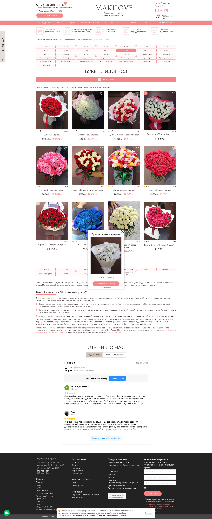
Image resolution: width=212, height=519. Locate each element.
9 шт (86, 47)
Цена (146, 269)
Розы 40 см (146, 61)
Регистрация (78, 485)
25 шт (166, 47)
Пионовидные (126, 58)
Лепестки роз (66, 58)
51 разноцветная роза (124, 190)
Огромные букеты (89, 23)
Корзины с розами (46, 58)
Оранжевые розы (126, 61)
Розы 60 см (46, 65)
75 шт (146, 50)
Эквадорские (86, 58)
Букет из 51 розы (52, 135)
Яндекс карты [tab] (94, 355)
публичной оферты (162, 506)
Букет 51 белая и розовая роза (123, 135)
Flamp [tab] (107, 355)
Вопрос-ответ (78, 497)
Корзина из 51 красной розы (52, 245)
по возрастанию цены (100, 87)
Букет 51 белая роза (88, 135)
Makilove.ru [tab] (119, 355)
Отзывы (149, 23)
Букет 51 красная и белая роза (88, 190)
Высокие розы (45, 61)
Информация (166, 23)
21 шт (146, 47)
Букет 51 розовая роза (52, 190)
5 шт (45, 47)
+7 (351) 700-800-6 (51, 4)
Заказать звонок (49, 15)
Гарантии (112, 480)
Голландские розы (146, 58)
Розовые (106, 54)
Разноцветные (146, 54)
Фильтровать (108, 79)
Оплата (111, 477)
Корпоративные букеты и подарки (123, 465)
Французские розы (166, 58)
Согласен (148, 513)
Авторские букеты (46, 274)
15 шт (126, 47)
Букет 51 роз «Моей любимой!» (159, 245)
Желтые (126, 54)
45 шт (106, 50)
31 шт (46, 50)
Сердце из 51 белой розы (160, 134)
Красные (66, 54)
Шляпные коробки (126, 269)
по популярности (60, 87)
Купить (52, 143)
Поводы (66, 274)
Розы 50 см (166, 61)
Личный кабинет (162, 3)
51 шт (126, 50)
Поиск (158, 6)
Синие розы (65, 61)
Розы (60, 23)
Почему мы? (77, 473)
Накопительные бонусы (118, 462)
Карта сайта (77, 471)
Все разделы (43, 23)
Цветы (86, 269)
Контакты (76, 468)
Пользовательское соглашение (122, 488)
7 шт (66, 47)
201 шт (45, 54)
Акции (71, 23)
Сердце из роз (105, 58)
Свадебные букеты (114, 23)
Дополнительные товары (126, 273)
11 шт (106, 47)
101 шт (166, 50)
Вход (74, 483)
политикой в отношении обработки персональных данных (100, 515)
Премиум (166, 54)
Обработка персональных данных (123, 483)
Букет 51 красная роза (160, 190)
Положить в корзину (106, 284)
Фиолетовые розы (86, 61)
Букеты (46, 269)
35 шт (66, 50)
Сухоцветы (134, 23)
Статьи (75, 465)
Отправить (153, 493)
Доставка (112, 474)
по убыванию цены (79, 87)
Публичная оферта (116, 485)
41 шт (86, 50)
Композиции (42, 490)
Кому (86, 274)
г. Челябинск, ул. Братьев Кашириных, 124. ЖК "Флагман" (50, 464)
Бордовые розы (106, 61)
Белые (86, 54)
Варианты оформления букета (86, 495)
